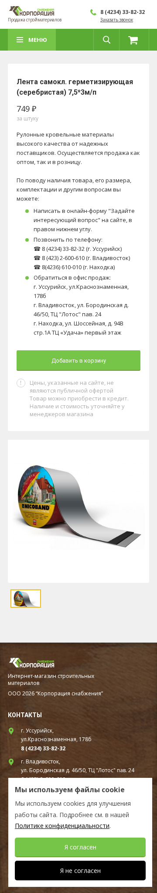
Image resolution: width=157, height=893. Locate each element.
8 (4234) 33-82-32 (122, 12)
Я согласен (80, 847)
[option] (78, 511)
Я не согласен (80, 870)
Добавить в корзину (78, 360)
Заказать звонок (116, 20)
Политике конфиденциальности (62, 825)
